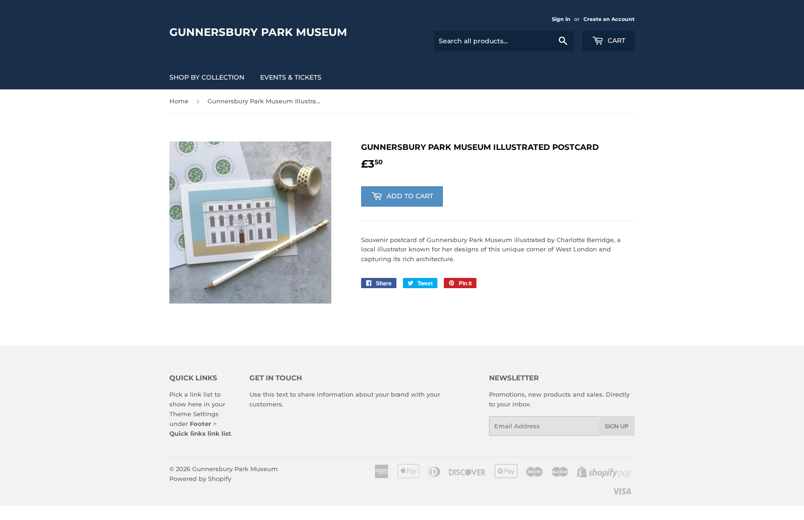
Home (178, 101)
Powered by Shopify (200, 478)
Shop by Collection (206, 77)
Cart (615, 40)
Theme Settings (194, 414)
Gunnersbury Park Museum (258, 32)
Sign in (561, 19)
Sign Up (617, 426)
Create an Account (609, 19)
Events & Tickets (291, 77)
